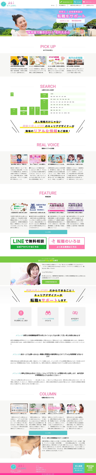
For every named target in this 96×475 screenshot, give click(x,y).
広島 (59, 107)
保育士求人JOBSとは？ (76, 5)
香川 (59, 110)
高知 (54, 110)
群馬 (68, 99)
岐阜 (68, 102)
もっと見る (48, 232)
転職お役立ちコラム (40, 471)
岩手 (59, 96)
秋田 (54, 96)
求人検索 (79, 2)
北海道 (44, 94)
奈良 (62, 104)
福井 (59, 102)
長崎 (54, 112)
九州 (14, 109)
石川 (57, 102)
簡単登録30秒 (90, 468)
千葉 (60, 99)
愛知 (73, 102)
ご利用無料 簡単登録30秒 (51, 281)
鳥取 (51, 107)
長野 (65, 102)
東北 (44, 100)
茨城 (63, 99)
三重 (57, 104)
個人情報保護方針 (16, 473)
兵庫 (59, 104)
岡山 (57, 107)
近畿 (32, 108)
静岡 (70, 102)
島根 (54, 107)
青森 (51, 96)
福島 (65, 96)
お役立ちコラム (90, 5)
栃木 (66, 99)
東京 (51, 99)
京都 (54, 104)
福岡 (51, 112)
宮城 (57, 96)
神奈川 (54, 99)
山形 (62, 96)
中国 (24, 108)
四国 (24, 112)
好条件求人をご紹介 (70, 21)
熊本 (57, 112)
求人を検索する (39, 467)
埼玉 (57, 99)
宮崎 (59, 112)
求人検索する (62, 5)
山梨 (62, 102)
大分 (62, 112)
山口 (62, 107)
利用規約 (19, 471)
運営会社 (12, 471)
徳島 (57, 110)
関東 (44, 111)
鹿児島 (65, 112)
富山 (54, 102)
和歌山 (68, 104)
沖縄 (12, 93)
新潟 (51, 102)
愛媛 (51, 110)
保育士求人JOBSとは (41, 469)
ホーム (52, 5)
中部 (37, 108)
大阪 (51, 104)
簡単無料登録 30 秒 (67, 2)
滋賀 (65, 104)
